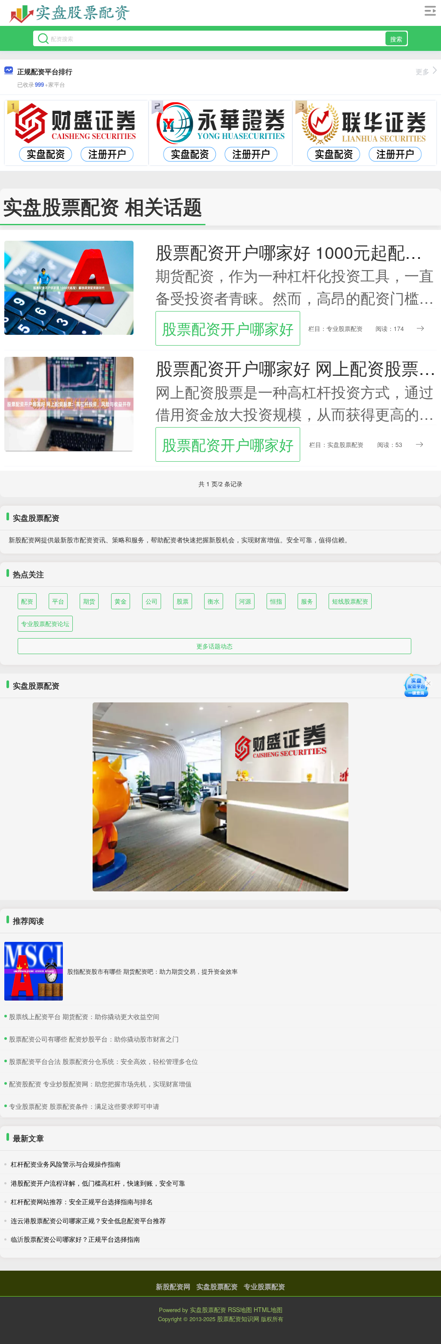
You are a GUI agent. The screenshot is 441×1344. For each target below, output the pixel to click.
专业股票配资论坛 (45, 623)
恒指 (276, 601)
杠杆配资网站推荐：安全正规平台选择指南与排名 (82, 1201)
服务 (307, 601)
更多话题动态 (214, 646)
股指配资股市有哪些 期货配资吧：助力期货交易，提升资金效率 (152, 971)
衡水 (214, 601)
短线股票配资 (350, 601)
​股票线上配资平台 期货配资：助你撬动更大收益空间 (84, 1016)
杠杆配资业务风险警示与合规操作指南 (66, 1163)
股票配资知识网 (238, 1318)
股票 (183, 601)
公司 (152, 601)
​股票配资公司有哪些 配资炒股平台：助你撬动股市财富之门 (94, 1038)
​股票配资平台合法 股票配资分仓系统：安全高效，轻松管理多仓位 (103, 1061)
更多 (422, 71)
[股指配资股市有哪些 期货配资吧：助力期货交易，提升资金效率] (33, 971)
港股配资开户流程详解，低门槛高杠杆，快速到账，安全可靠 (98, 1182)
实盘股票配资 (217, 1286)
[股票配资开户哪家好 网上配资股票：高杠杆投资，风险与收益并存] (69, 403)
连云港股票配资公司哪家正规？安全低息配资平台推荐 (88, 1220)
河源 (245, 601)
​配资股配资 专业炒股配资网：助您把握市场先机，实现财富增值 (100, 1083)
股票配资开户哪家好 (228, 328)
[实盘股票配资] (70, 14)
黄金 (121, 601)
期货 (89, 601)
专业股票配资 (264, 1286)
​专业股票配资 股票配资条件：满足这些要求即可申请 (84, 1106)
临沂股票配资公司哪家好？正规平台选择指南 (75, 1238)
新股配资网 (173, 1286)
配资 (27, 601)
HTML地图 (268, 1309)
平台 (58, 601)
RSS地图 (240, 1309)
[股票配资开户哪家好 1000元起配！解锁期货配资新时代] (69, 287)
